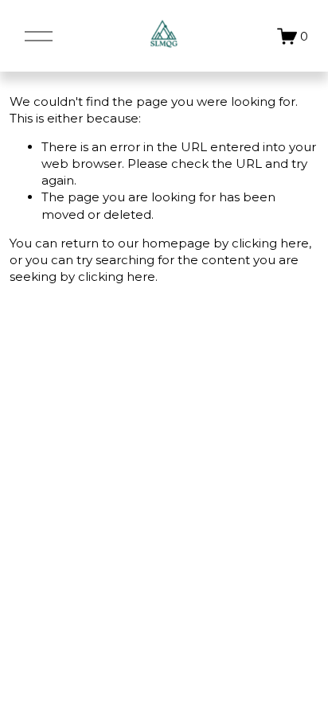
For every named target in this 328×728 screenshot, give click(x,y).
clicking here (270, 243)
